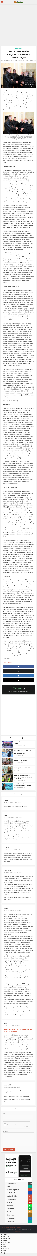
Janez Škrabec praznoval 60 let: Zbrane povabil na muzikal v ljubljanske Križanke (23, 752)
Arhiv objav (19, 1227)
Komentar (5, 1131)
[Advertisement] (18, 25)
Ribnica (5, 1234)
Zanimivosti (18, 48)
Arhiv (4, 1250)
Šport (4, 1244)
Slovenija (5, 1240)
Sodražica (6, 1236)
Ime (4, 1114)
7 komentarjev (32, 60)
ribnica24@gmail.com (18, 1231)
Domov (3, 1227)
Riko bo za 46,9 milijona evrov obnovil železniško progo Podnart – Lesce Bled (23, 777)
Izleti (4, 1246)
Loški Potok (6, 1238)
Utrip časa (6, 1248)
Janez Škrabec (8, 662)
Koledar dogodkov (10, 1227)
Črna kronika (6, 1242)
